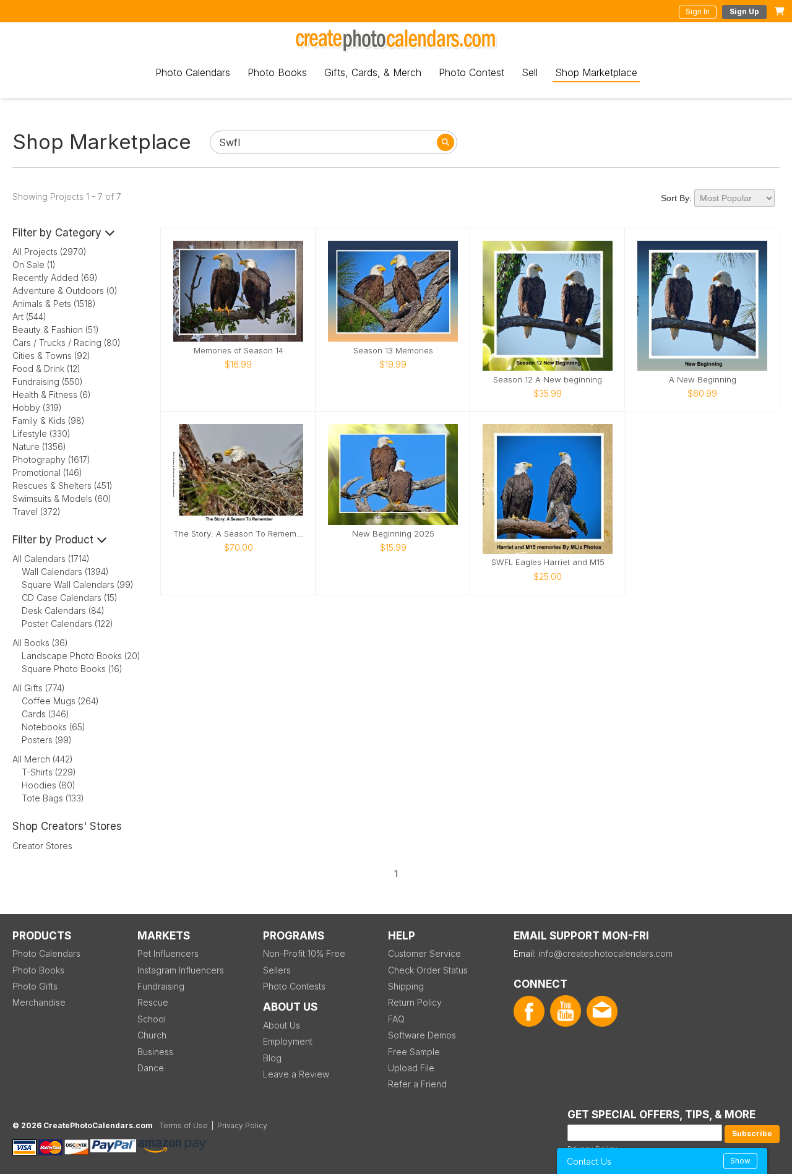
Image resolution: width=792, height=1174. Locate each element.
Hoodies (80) (48, 785)
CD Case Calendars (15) (70, 597)
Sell (530, 72)
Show (740, 1160)
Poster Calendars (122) (67, 623)
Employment (287, 1041)
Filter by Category (58, 233)
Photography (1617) (51, 459)
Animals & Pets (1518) (54, 303)
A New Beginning (702, 379)
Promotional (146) (47, 472)
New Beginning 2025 (393, 533)
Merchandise (39, 1002)
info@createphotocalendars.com (605, 953)
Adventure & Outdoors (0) (65, 290)
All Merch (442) (42, 759)
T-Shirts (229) (49, 772)
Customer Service (424, 953)
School (151, 1019)
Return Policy (415, 1002)
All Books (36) (40, 642)
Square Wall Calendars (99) (78, 584)
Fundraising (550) (47, 381)
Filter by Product (54, 539)
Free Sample (414, 1052)
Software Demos (422, 1035)
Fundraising (160, 986)
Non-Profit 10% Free (304, 953)
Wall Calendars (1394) (65, 571)
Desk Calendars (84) (63, 610)
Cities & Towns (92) (51, 355)
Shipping (406, 986)
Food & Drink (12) (46, 368)
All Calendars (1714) (51, 558)
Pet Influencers (168, 953)
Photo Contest (471, 72)
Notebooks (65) (53, 727)
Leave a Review (296, 1074)
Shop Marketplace (596, 72)
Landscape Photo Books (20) (81, 655)
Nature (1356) (39, 446)
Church (151, 1035)
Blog (272, 1058)
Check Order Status (428, 970)
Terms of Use (184, 1125)
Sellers (277, 970)
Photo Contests (294, 986)
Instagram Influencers (180, 970)
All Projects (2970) (49, 251)
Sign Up (744, 11)
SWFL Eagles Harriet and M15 (548, 562)
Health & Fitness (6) (51, 394)
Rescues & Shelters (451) (62, 485)
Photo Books (277, 72)
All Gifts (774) (38, 688)
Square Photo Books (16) (72, 668)
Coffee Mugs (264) (60, 701)
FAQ (396, 1019)
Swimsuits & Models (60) (61, 498)
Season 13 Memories (393, 350)
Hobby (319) (37, 407)
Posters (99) (47, 740)
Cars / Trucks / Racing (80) (66, 342)
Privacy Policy (242, 1125)
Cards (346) (45, 714)
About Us (281, 1025)
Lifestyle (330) (41, 433)
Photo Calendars (192, 72)
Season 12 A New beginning (547, 379)
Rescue (152, 1002)
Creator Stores (42, 845)
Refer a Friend (417, 1084)
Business (155, 1052)
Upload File (411, 1068)
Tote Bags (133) (53, 798)
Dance (150, 1068)
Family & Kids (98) (48, 420)
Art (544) (29, 316)
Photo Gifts (35, 986)
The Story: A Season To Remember (238, 533)
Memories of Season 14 (238, 350)
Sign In (698, 11)
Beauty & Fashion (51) (55, 329)
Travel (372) (36, 511)
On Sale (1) (34, 264)
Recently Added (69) (55, 277)
